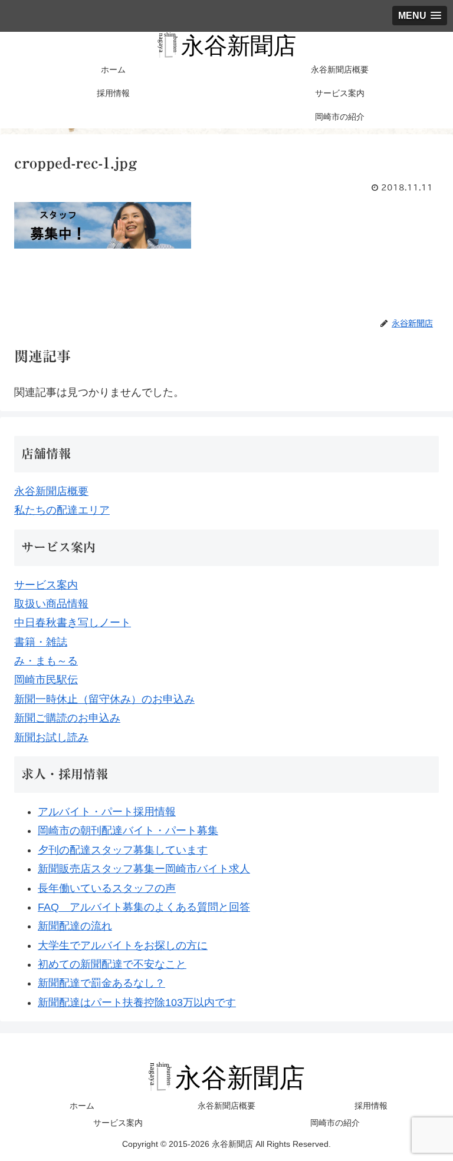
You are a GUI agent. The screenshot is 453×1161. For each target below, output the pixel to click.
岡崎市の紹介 (335, 1122)
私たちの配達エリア (62, 510)
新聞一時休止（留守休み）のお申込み (104, 699)
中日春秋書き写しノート (72, 623)
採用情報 (371, 1105)
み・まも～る (46, 661)
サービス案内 (46, 585)
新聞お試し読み (51, 737)
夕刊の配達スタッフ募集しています (123, 850)
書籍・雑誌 (40, 642)
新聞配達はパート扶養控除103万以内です (137, 1002)
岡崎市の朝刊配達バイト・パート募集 (128, 830)
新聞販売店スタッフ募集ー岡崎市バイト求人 (144, 869)
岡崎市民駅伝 (46, 680)
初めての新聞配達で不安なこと (112, 964)
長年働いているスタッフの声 (107, 888)
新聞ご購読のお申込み (67, 718)
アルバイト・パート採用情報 (107, 812)
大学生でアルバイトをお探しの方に (123, 945)
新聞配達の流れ (75, 926)
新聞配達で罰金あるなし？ (101, 983)
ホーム (82, 1105)
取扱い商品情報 (51, 604)
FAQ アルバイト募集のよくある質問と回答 (144, 907)
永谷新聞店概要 (51, 491)
